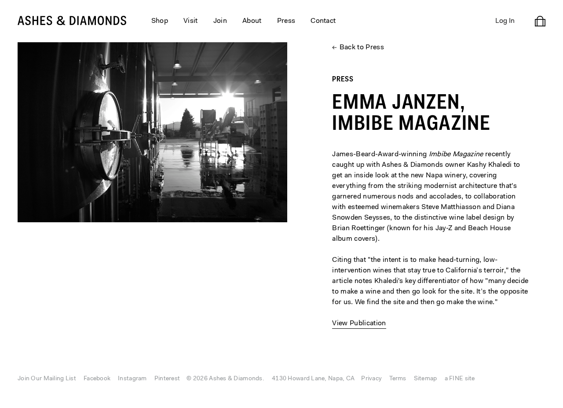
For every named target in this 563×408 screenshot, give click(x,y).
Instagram (132, 379)
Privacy (371, 379)
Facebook (97, 379)
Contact (323, 21)
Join (220, 21)
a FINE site (460, 379)
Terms (397, 379)
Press (286, 21)
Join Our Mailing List (47, 379)
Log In (505, 21)
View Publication (359, 323)
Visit (190, 21)
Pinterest (167, 379)
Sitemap (425, 379)
